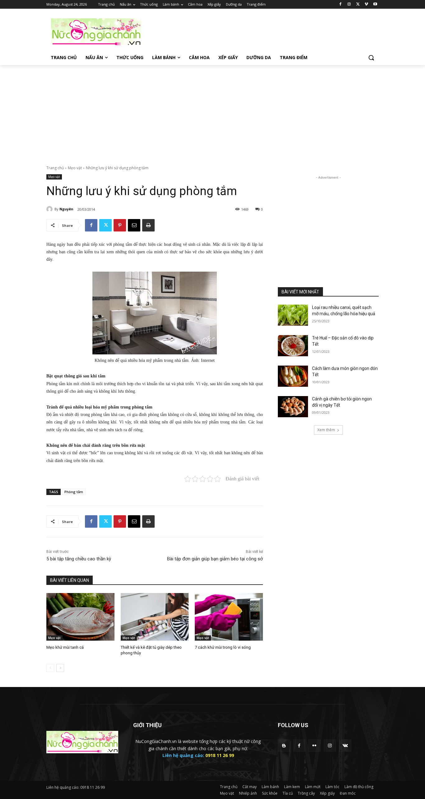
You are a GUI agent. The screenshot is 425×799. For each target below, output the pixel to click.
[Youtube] (375, 4)
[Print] (148, 225)
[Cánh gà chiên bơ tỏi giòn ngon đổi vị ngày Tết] (293, 406)
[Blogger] (284, 746)
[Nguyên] (50, 209)
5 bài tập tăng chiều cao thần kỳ (78, 559)
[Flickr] (314, 746)
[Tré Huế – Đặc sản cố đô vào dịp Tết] (293, 345)
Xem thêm (326, 429)
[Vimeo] (366, 4)
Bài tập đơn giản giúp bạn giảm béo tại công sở (215, 559)
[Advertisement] (259, 31)
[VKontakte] (345, 746)
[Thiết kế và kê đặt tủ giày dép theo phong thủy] (155, 617)
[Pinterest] (120, 225)
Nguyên (66, 209)
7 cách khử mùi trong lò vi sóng (223, 647)
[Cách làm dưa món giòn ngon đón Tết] (293, 376)
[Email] (134, 225)
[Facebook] (340, 4)
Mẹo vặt (75, 168)
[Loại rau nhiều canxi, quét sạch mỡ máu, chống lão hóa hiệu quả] (293, 315)
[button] (371, 57)
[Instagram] (349, 4)
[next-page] (60, 668)
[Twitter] (358, 4)
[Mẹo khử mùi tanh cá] (80, 617)
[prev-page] (50, 668)
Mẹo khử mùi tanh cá (65, 647)
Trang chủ (55, 168)
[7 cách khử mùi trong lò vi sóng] (229, 617)
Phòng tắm (73, 491)
